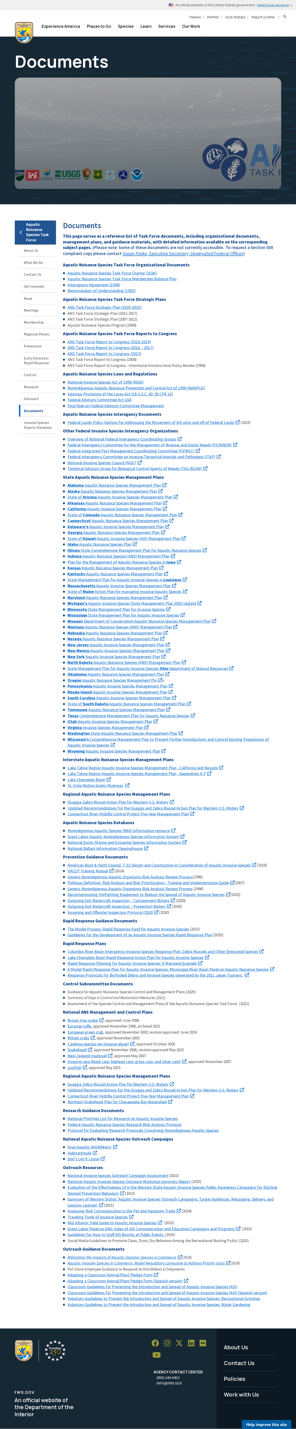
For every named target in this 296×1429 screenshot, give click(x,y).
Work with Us (241, 1394)
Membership (34, 322)
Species (126, 26)
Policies (234, 1378)
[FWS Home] (24, 33)
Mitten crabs (78, 1038)
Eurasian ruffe (79, 1026)
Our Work (191, 26)
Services (166, 26)
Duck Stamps (235, 17)
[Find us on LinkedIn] (193, 1343)
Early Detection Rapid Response (36, 360)
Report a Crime (263, 17)
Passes (195, 17)
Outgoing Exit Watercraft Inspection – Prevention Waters (117, 906)
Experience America (61, 26)
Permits (213, 17)
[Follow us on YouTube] (158, 1355)
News (28, 298)
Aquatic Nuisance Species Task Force (37, 232)
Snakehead (77, 1049)
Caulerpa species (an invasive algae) (98, 1044)
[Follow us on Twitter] (181, 1343)
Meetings (31, 310)
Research (31, 387)
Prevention (33, 346)
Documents (33, 410)
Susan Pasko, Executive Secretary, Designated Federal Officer (183, 253)
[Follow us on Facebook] (156, 1343)
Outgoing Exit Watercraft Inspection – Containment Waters (118, 900)
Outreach (31, 398)
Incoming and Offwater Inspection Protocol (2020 (110, 912)
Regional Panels (36, 334)
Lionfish (74, 1067)
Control (30, 374)
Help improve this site (266, 1424)
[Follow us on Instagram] (169, 1343)
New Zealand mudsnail (87, 1055)
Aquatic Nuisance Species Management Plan (114, 485)
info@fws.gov (169, 1383)
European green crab (85, 1032)
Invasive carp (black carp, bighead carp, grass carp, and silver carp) (124, 1061)
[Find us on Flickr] (204, 1343)
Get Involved (34, 286)
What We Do (33, 262)
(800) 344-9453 (167, 1377)
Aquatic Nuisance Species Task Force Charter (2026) (112, 273)
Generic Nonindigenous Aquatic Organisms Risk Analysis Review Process (130, 888)
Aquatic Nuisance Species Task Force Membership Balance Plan (122, 278)
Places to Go (99, 26)
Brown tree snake (83, 1020)
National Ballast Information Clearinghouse (105, 848)
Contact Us (32, 274)
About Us (31, 250)
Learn (146, 26)
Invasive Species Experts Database (38, 425)
